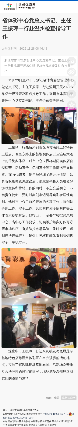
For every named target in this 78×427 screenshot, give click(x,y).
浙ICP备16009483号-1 (56, 414)
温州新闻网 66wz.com (35, 387)
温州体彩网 (68, 397)
